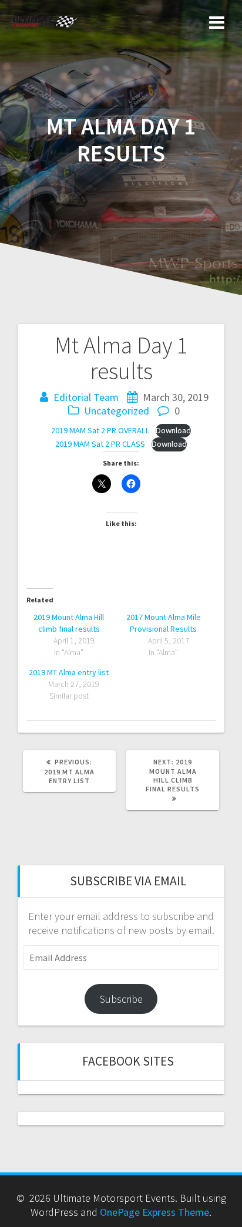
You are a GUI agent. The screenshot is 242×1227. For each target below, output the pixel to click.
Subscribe (121, 999)
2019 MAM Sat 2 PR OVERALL (100, 430)
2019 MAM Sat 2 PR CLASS (100, 444)
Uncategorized (116, 410)
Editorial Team (86, 397)
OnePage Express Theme (154, 1212)
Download (173, 430)
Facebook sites (128, 1061)
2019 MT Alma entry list (69, 672)
